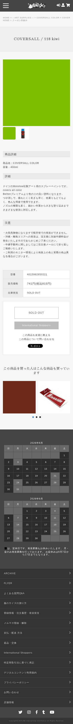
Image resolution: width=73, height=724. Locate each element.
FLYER (8, 583)
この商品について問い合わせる (36, 339)
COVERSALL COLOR (48, 18)
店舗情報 (9, 702)
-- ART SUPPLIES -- (23, 18)
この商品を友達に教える (36, 335)
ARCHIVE (10, 573)
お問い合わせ (11, 692)
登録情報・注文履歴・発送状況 (21, 613)
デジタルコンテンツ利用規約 (20, 672)
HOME (6, 18)
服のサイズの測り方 (15, 603)
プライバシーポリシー (16, 682)
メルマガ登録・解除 (15, 623)
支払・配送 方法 (13, 633)
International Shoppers (36, 325)
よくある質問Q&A (14, 593)
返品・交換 (10, 643)
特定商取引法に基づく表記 (19, 662)
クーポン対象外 (19, 20)
